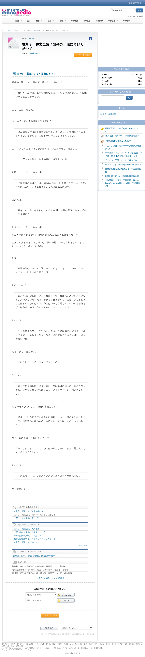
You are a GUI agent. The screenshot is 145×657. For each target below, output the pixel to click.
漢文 (76, 644)
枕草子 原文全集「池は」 (26, 542)
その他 (33, 30)
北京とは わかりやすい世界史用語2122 (123, 135)
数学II (96, 644)
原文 (30, 556)
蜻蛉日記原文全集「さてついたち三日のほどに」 (35, 539)
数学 (37, 21)
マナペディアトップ (8, 30)
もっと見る (83, 545)
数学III (108, 644)
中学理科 (126, 21)
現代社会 (139, 644)
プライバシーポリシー (44, 648)
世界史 (120, 644)
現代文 (66, 644)
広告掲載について (86, 648)
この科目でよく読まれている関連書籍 (50, 578)
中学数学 (99, 21)
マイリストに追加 (82, 55)
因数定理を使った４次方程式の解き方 (122, 176)
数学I (85, 644)
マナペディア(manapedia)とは (11, 648)
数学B (102, 644)
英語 (29, 21)
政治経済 (131, 644)
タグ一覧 (76, 648)
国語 (17, 21)
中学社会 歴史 (28, 644)
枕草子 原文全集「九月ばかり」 (29, 529)
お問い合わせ (57, 648)
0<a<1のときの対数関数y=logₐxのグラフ (123, 164)
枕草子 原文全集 (108, 114)
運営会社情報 (98, 648)
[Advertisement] (70, 12)
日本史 (114, 644)
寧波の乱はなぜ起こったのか (118, 141)
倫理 (3, 646)
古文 (22, 30)
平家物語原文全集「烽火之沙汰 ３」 (31, 532)
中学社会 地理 (39, 644)
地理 (125, 644)
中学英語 (87, 21)
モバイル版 (68, 653)
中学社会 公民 (50, 644)
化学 (8, 646)
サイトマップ (67, 648)
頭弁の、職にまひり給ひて (45, 556)
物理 (17, 646)
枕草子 (24, 556)
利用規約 (32, 648)
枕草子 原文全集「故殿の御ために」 (31, 511)
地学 (22, 646)
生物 (12, 646)
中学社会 (111, 21)
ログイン (139, 3)
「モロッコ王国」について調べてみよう (123, 160)
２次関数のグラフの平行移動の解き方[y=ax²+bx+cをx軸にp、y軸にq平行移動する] (123, 183)
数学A (91, 644)
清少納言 (16, 556)
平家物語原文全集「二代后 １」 (29, 535)
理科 (61, 21)
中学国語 (74, 21)
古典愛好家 (33, 53)
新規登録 (132, 3)
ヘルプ (25, 648)
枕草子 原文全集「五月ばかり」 (29, 518)
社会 (49, 21)
